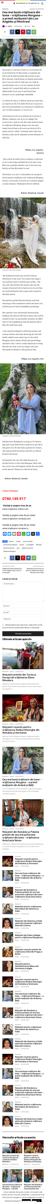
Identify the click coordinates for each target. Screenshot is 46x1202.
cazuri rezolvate (27, 541)
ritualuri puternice (8, 548)
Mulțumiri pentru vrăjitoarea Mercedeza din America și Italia (28, 908)
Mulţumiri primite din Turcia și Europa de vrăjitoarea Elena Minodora (19, 677)
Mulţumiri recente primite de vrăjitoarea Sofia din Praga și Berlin (28, 951)
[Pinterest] (23, 32)
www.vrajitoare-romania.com (16, 518)
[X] (17, 32)
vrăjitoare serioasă (27, 548)
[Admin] (3, 26)
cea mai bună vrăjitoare (10, 545)
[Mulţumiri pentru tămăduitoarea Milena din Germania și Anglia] (7, 966)
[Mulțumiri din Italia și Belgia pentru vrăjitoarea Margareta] (7, 937)
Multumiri (5, 9)
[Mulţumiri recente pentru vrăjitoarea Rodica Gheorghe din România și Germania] (23, 708)
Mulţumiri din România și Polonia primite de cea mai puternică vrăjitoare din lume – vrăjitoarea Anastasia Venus (20, 836)
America (11, 541)
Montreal (39, 545)
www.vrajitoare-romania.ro (15, 528)
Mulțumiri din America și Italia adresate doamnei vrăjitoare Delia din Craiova (28, 923)
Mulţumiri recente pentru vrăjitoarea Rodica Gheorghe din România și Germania (20, 730)
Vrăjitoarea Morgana (9, 551)
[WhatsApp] (33, 32)
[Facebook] (12, 32)
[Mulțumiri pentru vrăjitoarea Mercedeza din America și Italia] (7, 908)
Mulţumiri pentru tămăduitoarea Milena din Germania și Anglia (27, 966)
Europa (22, 545)
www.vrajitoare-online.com (15, 509)
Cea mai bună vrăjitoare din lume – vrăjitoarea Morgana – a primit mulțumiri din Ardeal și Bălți (22, 782)
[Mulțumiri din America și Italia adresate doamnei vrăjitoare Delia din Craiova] (7, 923)
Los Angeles (30, 545)
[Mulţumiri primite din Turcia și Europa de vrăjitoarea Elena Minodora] (23, 655)
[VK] (28, 32)
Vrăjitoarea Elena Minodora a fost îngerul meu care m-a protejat (12, 570)
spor (18, 548)
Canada (18, 541)
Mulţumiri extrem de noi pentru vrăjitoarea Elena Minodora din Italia (35, 570)
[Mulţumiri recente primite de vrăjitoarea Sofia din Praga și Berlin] (7, 951)
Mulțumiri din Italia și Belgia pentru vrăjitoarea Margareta (29, 936)
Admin (10, 26)
